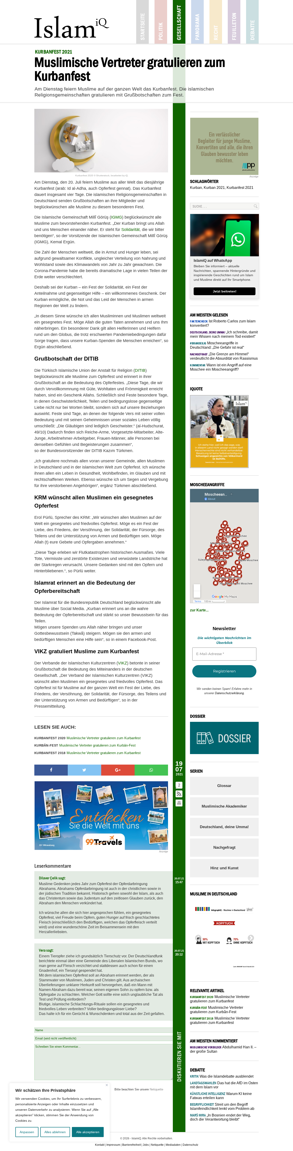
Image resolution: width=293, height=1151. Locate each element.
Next (249, 936)
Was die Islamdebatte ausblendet (221, 1076)
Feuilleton (234, 22)
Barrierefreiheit (131, 1144)
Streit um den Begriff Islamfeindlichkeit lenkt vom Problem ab (222, 1107)
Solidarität (130, 229)
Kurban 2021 (214, 188)
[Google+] (118, 770)
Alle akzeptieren (87, 1132)
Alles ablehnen (55, 1132)
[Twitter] (84, 770)
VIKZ (122, 663)
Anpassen (27, 1132)
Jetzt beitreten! (224, 291)
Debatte (252, 22)
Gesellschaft (179, 22)
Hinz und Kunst (224, 868)
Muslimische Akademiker (224, 806)
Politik (161, 22)
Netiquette (156, 1089)
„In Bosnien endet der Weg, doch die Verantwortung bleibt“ (220, 1117)
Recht (215, 22)
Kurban (196, 188)
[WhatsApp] (151, 770)
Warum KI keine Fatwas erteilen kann (221, 1096)
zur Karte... (199, 610)
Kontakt (99, 1144)
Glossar (224, 786)
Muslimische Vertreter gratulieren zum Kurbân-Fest (85, 745)
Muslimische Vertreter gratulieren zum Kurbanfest (87, 738)
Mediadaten (173, 1144)
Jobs (146, 1144)
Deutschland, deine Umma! (224, 827)
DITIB (140, 370)
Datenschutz (190, 1144)
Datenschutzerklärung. (230, 693)
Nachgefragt (224, 847)
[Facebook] (51, 770)
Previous (197, 936)
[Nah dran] (107, 1085)
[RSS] (179, 794)
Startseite (142, 22)
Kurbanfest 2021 (240, 188)
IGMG (116, 217)
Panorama (197, 22)
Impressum (113, 1144)
